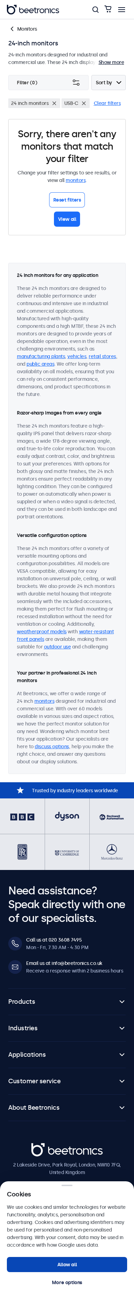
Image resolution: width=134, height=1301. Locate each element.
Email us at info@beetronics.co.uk (64, 963)
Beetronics (43, 1146)
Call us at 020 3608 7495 (53, 939)
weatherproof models (42, 631)
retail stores (102, 356)
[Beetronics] (33, 9)
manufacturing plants (41, 356)
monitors (76, 180)
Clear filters (107, 103)
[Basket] (108, 9)
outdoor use (57, 646)
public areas (40, 364)
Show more (111, 62)
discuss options (52, 746)
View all (67, 219)
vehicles (76, 356)
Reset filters (67, 199)
